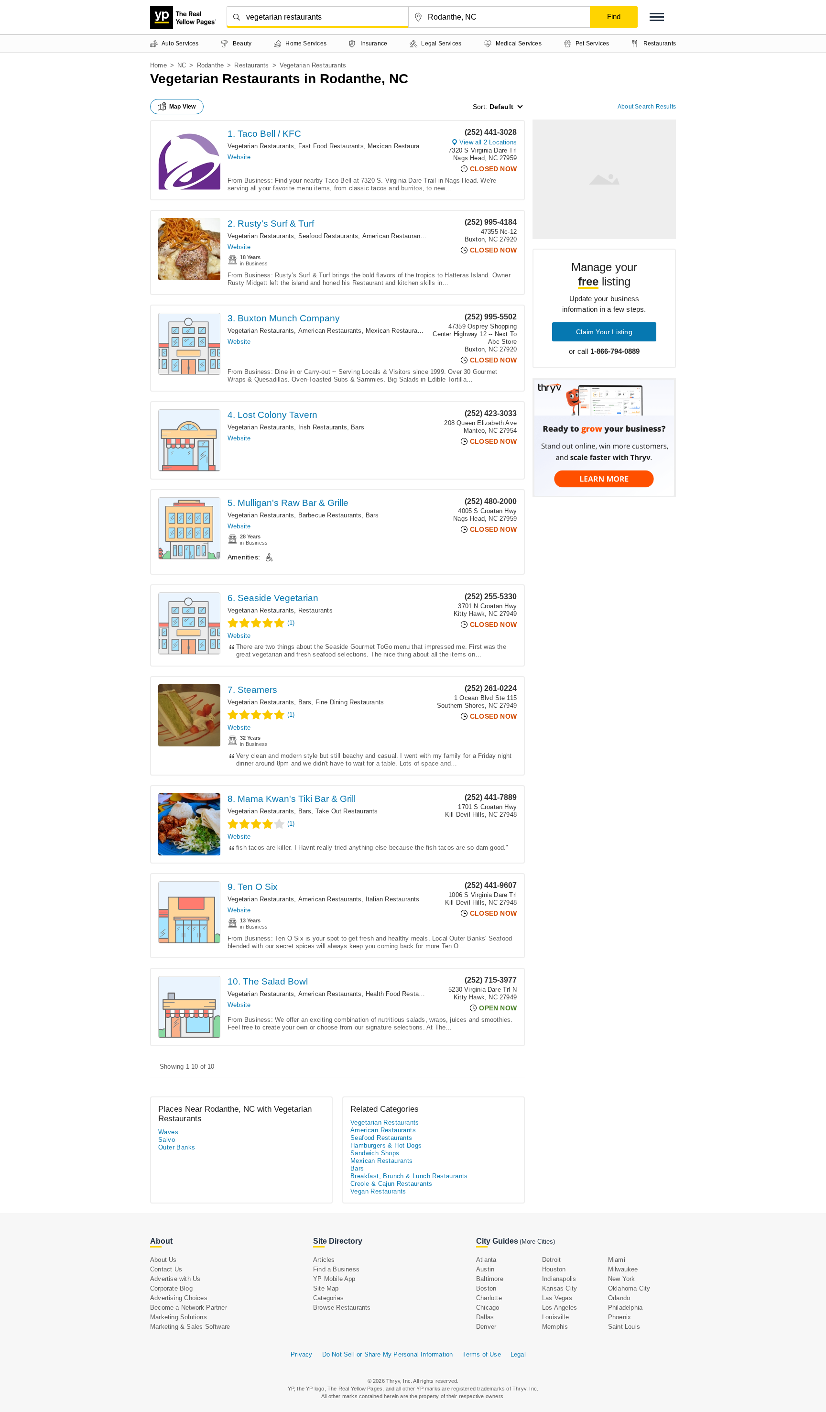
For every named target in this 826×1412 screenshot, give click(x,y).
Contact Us (166, 1269)
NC (181, 65)
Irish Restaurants (322, 427)
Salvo (166, 1139)
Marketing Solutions (178, 1317)
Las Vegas (557, 1298)
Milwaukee (623, 1269)
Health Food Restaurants (401, 993)
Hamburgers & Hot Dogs (386, 1145)
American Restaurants (394, 236)
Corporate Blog (171, 1288)
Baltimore (489, 1278)
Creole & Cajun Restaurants (391, 1183)
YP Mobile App (334, 1278)
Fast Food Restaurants (331, 146)
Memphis (555, 1326)
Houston (553, 1269)
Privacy (301, 1354)
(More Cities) (537, 1241)
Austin (485, 1269)
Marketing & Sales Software (190, 1326)
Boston (486, 1288)
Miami (616, 1259)
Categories (328, 1298)
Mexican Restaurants (398, 146)
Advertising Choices (178, 1298)
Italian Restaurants (393, 899)
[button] (657, 17)
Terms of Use (481, 1354)
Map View (182, 106)
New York (621, 1278)
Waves (168, 1132)
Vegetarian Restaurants (261, 146)
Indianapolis (559, 1278)
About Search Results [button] (647, 106)
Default (501, 106)
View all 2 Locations (488, 142)
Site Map (326, 1288)
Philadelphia (625, 1307)
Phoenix (619, 1317)
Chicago (487, 1307)
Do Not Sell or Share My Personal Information (387, 1354)
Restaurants (251, 65)
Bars (357, 427)
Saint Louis (624, 1326)
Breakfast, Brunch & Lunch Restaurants (409, 1176)
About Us (163, 1259)
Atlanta (486, 1259)
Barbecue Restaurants (330, 515)
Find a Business (336, 1269)
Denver (486, 1326)
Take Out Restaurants (346, 811)
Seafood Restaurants (328, 236)
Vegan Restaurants (378, 1191)
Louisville (555, 1317)
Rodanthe (210, 65)
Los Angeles (559, 1307)
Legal (518, 1354)
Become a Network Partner (188, 1307)
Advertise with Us (175, 1278)
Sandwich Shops (375, 1153)
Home (158, 65)
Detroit (551, 1259)
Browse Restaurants (342, 1307)
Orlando (619, 1298)
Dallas (485, 1317)
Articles (324, 1259)
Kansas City (559, 1288)
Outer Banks (176, 1147)
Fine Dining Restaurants (349, 702)
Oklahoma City (629, 1288)
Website (239, 157)
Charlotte (489, 1298)
